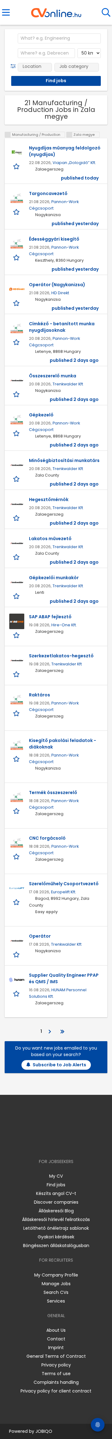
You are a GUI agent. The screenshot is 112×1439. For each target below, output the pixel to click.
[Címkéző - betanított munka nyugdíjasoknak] (17, 328)
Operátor (40, 936)
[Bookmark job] (17, 166)
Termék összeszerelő (53, 792)
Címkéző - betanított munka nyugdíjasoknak (62, 327)
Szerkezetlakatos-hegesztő (61, 656)
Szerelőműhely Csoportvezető (64, 884)
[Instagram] (52, 1144)
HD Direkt (60, 292)
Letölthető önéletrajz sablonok (56, 1228)
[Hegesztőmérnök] (17, 504)
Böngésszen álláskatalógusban (56, 1245)
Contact (56, 1339)
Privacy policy (56, 1365)
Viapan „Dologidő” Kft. (74, 162)
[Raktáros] (17, 699)
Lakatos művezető (50, 538)
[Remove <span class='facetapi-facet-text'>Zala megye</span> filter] (69, 134)
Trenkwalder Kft (68, 384)
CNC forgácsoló (47, 838)
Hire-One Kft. (64, 625)
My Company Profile (56, 1275)
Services (56, 1301)
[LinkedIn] (62, 1144)
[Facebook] (41, 1144)
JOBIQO (43, 1431)
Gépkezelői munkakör (54, 578)
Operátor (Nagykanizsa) (57, 285)
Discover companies (56, 1202)
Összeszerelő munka (52, 376)
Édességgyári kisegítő (54, 239)
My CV (56, 1176)
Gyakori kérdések (56, 1237)
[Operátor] (17, 940)
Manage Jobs (56, 1284)
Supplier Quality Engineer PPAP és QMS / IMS (64, 978)
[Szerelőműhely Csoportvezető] (17, 888)
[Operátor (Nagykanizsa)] (17, 289)
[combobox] (59, 38)
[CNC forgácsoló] (17, 843)
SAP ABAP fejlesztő (50, 617)
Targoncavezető (48, 193)
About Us (56, 1330)
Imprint (56, 1347)
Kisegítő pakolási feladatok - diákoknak (62, 743)
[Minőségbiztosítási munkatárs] (17, 465)
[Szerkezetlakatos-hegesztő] (17, 660)
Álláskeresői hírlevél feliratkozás (56, 1219)
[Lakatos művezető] (17, 543)
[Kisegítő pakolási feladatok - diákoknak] (17, 745)
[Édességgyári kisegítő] (17, 243)
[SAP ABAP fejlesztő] (17, 621)
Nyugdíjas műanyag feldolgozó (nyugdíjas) (64, 151)
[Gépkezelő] (17, 419)
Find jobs (56, 1185)
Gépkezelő (41, 415)
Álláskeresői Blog (56, 1211)
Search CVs (56, 1292)
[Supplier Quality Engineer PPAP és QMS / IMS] (17, 980)
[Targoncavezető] (17, 198)
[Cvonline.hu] (56, 10)
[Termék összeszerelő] (17, 797)
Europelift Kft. (63, 892)
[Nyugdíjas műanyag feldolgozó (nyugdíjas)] (17, 152)
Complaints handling (56, 1382)
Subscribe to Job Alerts (59, 1065)
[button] (14, 66)
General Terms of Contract (56, 1356)
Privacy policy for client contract (56, 1391)
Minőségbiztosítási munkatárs (64, 460)
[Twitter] (71, 1144)
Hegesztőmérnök (48, 499)
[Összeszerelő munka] (17, 380)
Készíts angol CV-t (56, 1193)
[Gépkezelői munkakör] (17, 582)
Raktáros (39, 695)
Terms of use (56, 1373)
